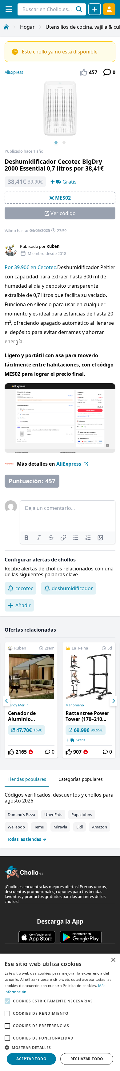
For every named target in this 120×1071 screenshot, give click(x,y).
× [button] (113, 960)
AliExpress (14, 72)
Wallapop (16, 827)
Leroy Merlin (18, 705)
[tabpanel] (60, 815)
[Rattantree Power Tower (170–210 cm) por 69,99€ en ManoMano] (88, 700)
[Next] (113, 701)
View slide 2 (64, 142)
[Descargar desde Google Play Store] (81, 937)
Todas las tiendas (24, 839)
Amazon (99, 827)
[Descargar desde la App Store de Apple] (36, 937)
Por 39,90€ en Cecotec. (31, 267)
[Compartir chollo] (94, 9)
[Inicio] (6, 27)
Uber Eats (53, 814)
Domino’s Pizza (21, 814)
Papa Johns (81, 814)
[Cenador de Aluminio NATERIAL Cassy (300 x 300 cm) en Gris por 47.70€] (31, 700)
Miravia (60, 827)
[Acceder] (109, 9)
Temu (39, 827)
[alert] (60, 1012)
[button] (60, 1047)
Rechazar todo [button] (86, 1058)
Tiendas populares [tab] (27, 779)
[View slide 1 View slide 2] (60, 115)
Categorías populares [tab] (80, 779)
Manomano (75, 705)
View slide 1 (56, 142)
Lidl (79, 827)
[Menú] (9, 9)
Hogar (27, 26)
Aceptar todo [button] (31, 1058)
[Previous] (6, 701)
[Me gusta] (11, 752)
